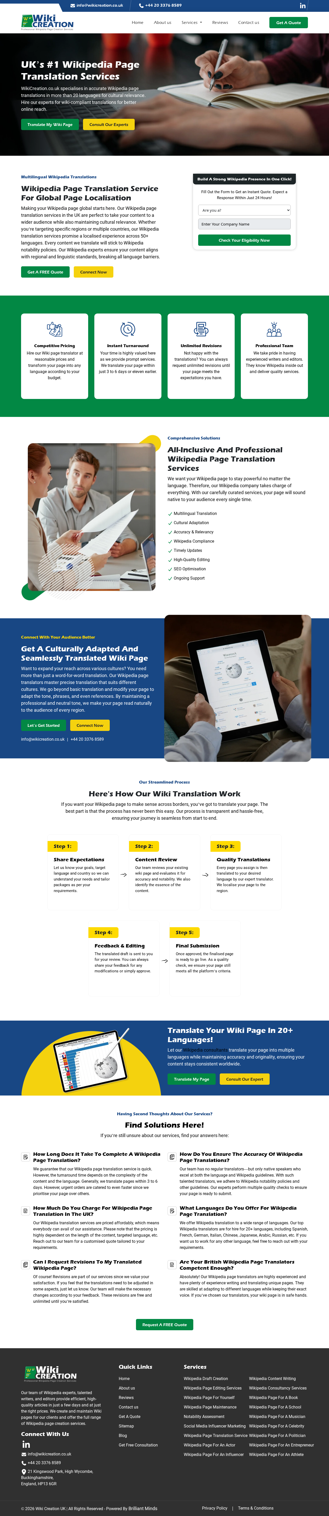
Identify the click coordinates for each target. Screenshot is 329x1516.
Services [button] (190, 22)
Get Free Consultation (138, 1445)
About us (162, 22)
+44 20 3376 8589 (163, 5)
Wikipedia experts (85, 249)
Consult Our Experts (108, 124)
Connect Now (93, 272)
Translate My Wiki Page (50, 124)
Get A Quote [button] (288, 23)
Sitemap (126, 1426)
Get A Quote (129, 1416)
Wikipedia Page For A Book (273, 1397)
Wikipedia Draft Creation (206, 1378)
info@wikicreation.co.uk (99, 5)
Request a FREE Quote (164, 1325)
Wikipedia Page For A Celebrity (276, 1426)
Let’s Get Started (44, 725)
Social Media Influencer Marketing (215, 1426)
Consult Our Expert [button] (244, 1079)
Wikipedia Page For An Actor (209, 1445)
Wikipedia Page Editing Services (213, 1388)
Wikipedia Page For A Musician (277, 1416)
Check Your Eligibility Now (244, 240)
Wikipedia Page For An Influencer (214, 1454)
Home (138, 22)
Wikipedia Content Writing (272, 1378)
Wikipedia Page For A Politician (277, 1435)
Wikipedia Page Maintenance (210, 1407)
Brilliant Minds (143, 1508)
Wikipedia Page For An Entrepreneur (281, 1445)
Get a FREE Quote (45, 272)
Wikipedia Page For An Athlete (276, 1454)
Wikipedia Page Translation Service (216, 1435)
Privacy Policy (214, 1508)
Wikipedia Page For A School (275, 1407)
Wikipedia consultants (205, 1050)
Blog (123, 1435)
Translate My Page (191, 1079)
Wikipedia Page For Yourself (209, 1397)
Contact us (248, 22)
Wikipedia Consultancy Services (278, 1388)
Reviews (220, 22)
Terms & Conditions (255, 1508)
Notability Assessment (204, 1416)
